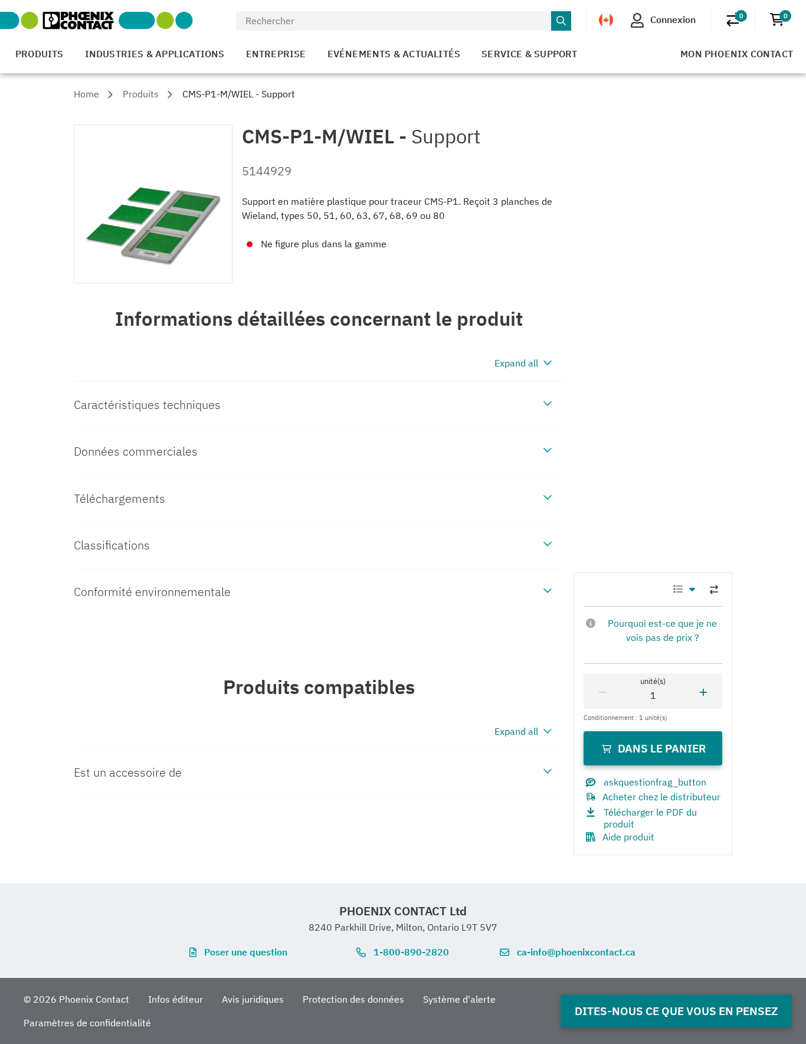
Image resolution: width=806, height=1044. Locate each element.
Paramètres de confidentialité (87, 1023)
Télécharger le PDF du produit (650, 818)
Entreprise (276, 54)
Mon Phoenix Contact (736, 54)
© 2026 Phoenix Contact (76, 999)
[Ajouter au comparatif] (714, 589)
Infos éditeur (175, 999)
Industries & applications (155, 54)
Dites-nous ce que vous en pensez (676, 1010)
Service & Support (529, 54)
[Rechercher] (561, 21)
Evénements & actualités (394, 54)
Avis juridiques (253, 999)
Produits (39, 54)
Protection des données (353, 999)
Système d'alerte (459, 999)
